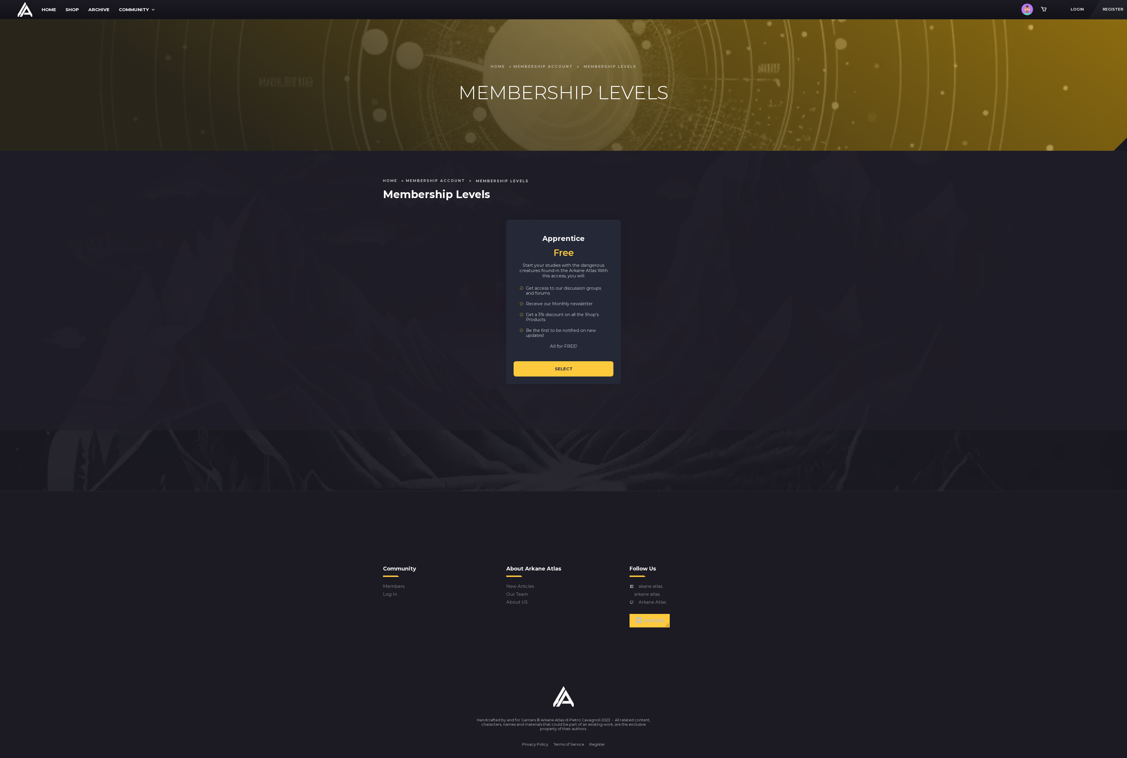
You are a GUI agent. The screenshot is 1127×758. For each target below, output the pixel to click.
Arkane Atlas (652, 602)
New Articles (520, 586)
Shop (72, 9)
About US (517, 602)
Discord (654, 620)
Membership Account (543, 66)
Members (393, 586)
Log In (390, 594)
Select (564, 369)
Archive (98, 9)
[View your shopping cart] (1044, 9)
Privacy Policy (535, 744)
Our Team (517, 594)
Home (49, 9)
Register (597, 744)
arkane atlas (647, 594)
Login (1077, 9)
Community (134, 9)
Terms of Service (569, 744)
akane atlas (650, 586)
